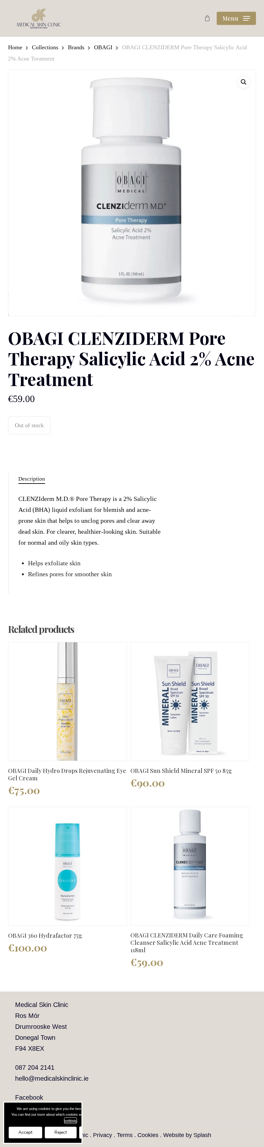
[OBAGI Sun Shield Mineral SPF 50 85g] (190, 701)
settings (70, 1121)
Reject (60, 1132)
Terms (125, 1135)
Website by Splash (187, 1135)
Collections (45, 47)
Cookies (147, 1135)
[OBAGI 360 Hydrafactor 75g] (67, 866)
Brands (76, 47)
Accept (25, 1132)
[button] (236, 18)
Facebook (29, 1097)
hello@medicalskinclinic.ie (52, 1078)
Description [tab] (31, 479)
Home (15, 47)
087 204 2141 (34, 1067)
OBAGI (103, 47)
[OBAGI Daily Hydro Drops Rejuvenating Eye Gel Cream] (67, 701)
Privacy (102, 1135)
